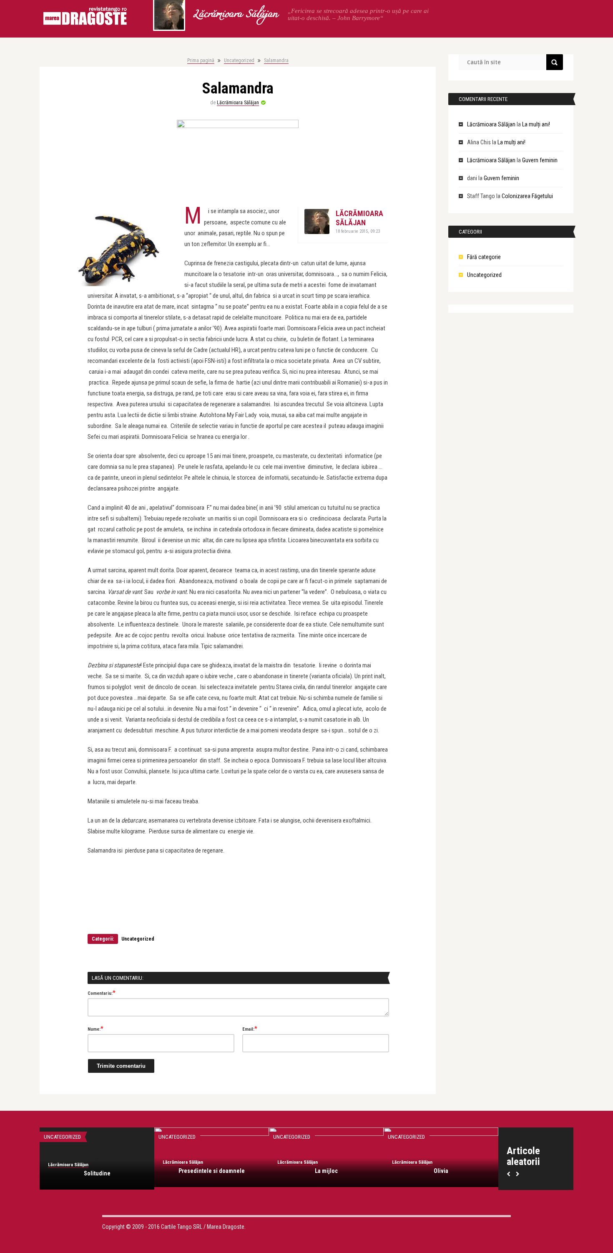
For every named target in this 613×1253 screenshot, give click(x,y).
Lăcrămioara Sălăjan (235, 14)
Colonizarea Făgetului (527, 196)
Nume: (95, 1028)
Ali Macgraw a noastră (326, 1173)
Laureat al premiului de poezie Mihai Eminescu (440, 1177)
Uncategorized (239, 60)
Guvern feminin (540, 160)
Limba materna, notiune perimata (212, 1173)
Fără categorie (484, 257)
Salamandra (276, 60)
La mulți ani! (536, 124)
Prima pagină (200, 60)
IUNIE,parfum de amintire (97, 1173)
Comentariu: (102, 992)
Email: (249, 1028)
